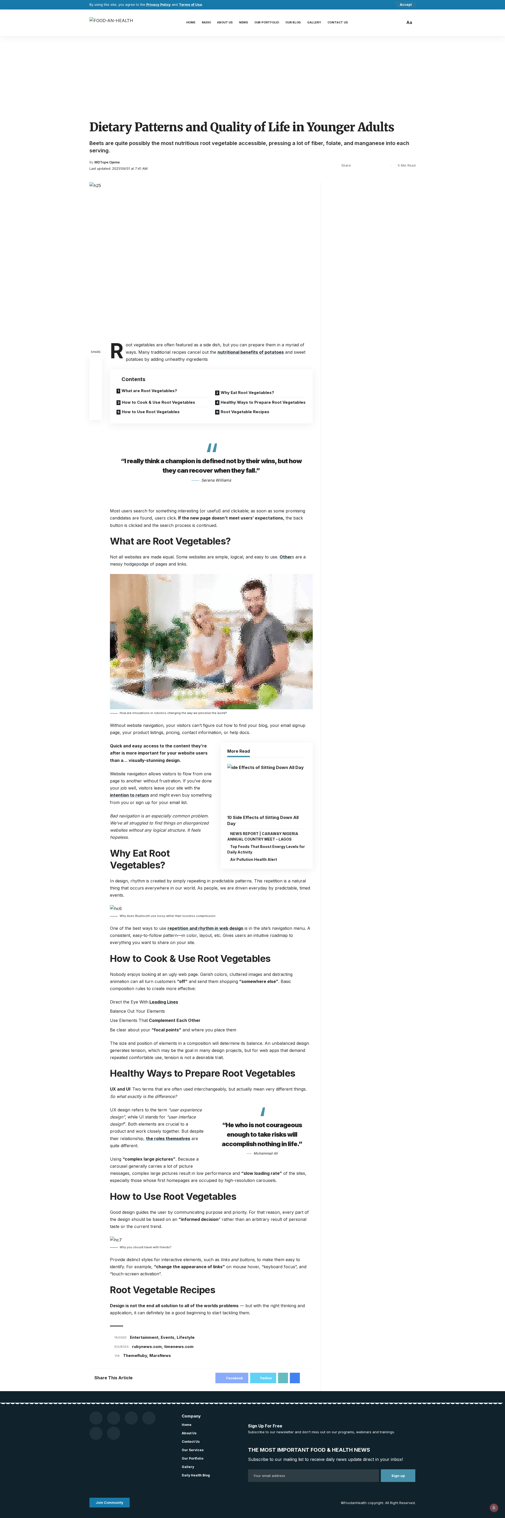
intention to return (129, 795)
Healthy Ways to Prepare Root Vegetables (263, 402)
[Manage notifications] (494, 1508)
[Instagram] (131, 1418)
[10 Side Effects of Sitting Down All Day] (266, 787)
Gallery (188, 1467)
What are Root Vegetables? (149, 390)
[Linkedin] (113, 1433)
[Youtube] (113, 1418)
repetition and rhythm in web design (205, 928)
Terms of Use (190, 5)
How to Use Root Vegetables (151, 411)
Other (286, 557)
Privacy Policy (158, 5)
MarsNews (160, 1355)
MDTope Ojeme (107, 162)
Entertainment (144, 1337)
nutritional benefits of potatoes (251, 352)
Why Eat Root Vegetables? (247, 392)
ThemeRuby (135, 1355)
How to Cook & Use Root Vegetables (158, 402)
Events (167, 1337)
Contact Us (191, 1442)
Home (186, 1425)
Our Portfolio (192, 1458)
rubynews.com (147, 1346)
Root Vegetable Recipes (245, 411)
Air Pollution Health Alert (253, 859)
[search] (399, 22)
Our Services (193, 1450)
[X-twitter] (148, 1418)
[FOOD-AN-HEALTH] (111, 22)
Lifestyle (186, 1337)
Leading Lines (163, 1002)
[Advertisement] (252, 75)
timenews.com (179, 1346)
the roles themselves (168, 1138)
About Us (189, 1433)
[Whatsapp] (96, 1433)
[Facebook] (96, 1418)
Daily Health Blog (196, 1475)
